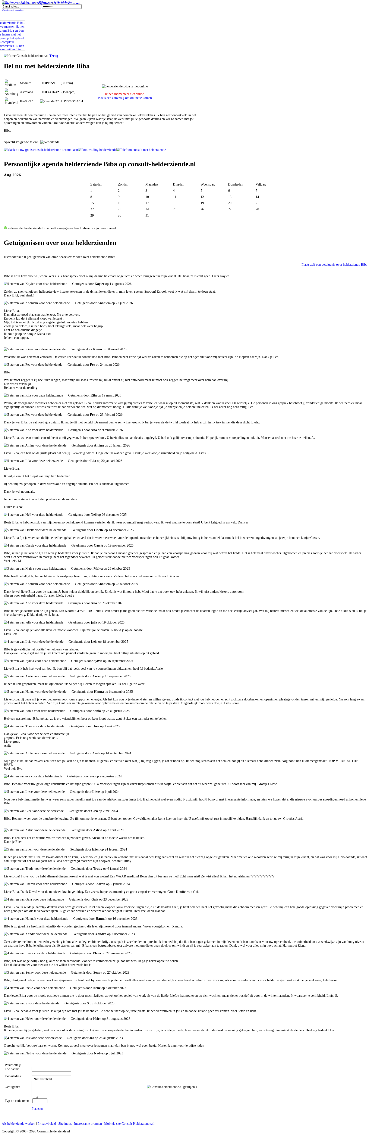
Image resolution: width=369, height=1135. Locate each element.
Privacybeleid (47, 1123)
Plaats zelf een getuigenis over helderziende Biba (334, 264)
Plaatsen (37, 1108)
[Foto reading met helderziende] (97, 150)
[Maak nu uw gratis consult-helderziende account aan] (41, 150)
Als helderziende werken (18, 1123)
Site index (65, 1123)
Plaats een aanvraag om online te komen (125, 98)
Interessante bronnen (88, 1123)
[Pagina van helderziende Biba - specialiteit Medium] (38, 2)
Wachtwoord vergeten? (13, 10)
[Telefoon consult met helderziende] (141, 150)
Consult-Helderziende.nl (138, 1123)
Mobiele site (112, 1123)
